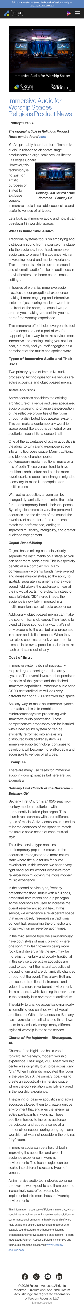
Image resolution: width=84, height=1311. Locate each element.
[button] (77, 13)
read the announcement (42, 5)
